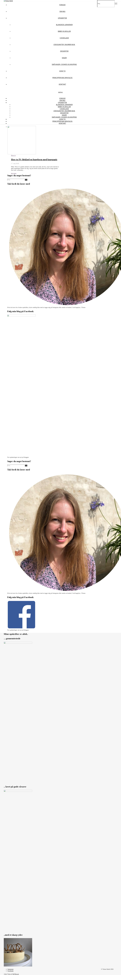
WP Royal (15, 974)
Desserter (64, 51)
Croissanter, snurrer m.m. (64, 45)
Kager (64, 58)
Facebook (10, 971)
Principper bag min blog (62, 78)
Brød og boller (64, 31)
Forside (62, 5)
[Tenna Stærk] (8, 1)
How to (62, 71)
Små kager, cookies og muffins (64, 64)
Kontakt (62, 84)
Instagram (10, 969)
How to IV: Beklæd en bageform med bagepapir (34, 159)
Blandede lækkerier (64, 25)
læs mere (13, 173)
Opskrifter (62, 18)
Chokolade (64, 38)
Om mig (62, 11)
